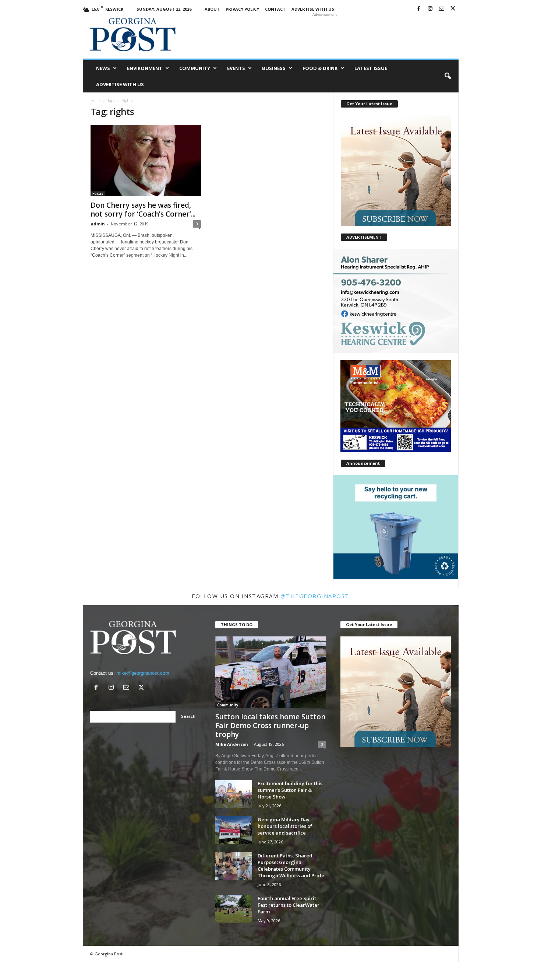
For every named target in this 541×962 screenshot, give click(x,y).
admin (98, 224)
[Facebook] (418, 9)
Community (194, 68)
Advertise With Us (312, 9)
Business (274, 68)
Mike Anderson (231, 744)
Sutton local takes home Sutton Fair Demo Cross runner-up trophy (270, 725)
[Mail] (441, 9)
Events (236, 68)
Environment (144, 68)
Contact (275, 9)
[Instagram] (430, 9)
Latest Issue (370, 68)
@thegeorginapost (314, 596)
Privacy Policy (242, 9)
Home (95, 100)
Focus (97, 193)
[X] (453, 9)
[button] (447, 76)
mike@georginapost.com (142, 673)
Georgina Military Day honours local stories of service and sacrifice (285, 826)
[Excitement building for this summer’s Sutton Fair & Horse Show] (233, 794)
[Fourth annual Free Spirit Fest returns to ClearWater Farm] (233, 909)
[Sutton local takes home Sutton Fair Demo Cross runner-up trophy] (270, 672)
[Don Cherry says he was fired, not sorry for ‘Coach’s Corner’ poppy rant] (146, 160)
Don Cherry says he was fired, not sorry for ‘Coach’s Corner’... (143, 209)
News (103, 68)
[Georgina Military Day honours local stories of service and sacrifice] (233, 830)
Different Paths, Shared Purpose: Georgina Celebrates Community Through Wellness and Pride (291, 865)
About (212, 9)
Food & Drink (320, 68)
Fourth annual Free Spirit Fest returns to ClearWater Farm (288, 905)
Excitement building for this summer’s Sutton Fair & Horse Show (290, 790)
